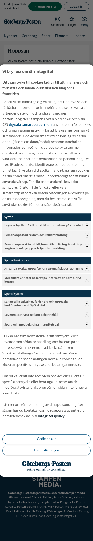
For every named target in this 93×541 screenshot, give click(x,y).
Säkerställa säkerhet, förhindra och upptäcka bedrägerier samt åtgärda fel (36, 303)
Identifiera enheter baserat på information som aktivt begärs (42, 280)
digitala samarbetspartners (30, 124)
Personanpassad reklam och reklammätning (35, 235)
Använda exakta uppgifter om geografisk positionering (43, 269)
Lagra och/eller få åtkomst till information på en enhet (43, 225)
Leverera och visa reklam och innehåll (31, 315)
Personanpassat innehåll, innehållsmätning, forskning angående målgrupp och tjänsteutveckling (43, 246)
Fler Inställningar (46, 450)
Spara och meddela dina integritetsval (31, 324)
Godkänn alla (46, 439)
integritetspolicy (51, 416)
